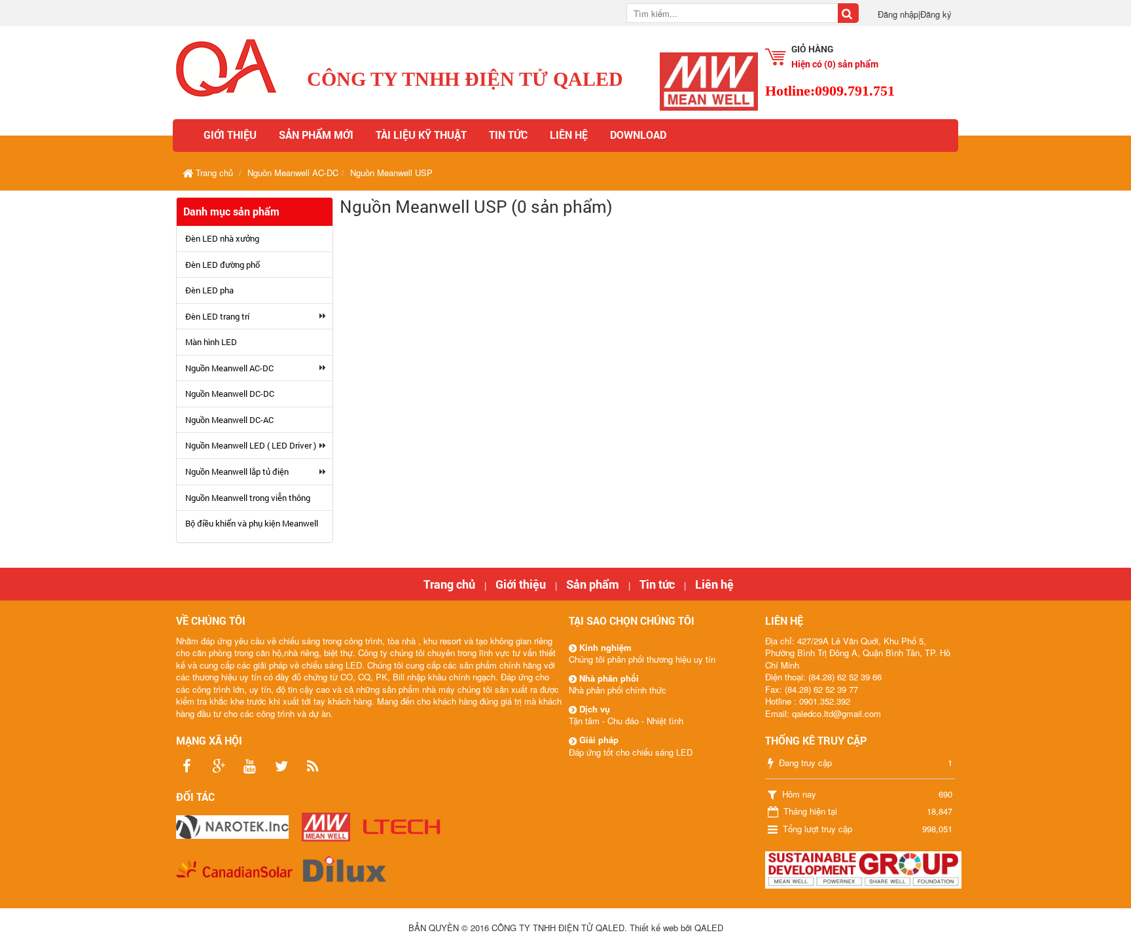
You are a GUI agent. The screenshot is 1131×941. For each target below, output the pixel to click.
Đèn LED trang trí (217, 316)
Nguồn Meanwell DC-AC (229, 420)
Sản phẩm (592, 584)
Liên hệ (569, 134)
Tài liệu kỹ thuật (421, 134)
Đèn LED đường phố (222, 264)
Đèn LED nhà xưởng (222, 238)
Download (638, 134)
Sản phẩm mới (316, 134)
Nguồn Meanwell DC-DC (229, 393)
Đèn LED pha (209, 290)
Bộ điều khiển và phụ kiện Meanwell (251, 523)
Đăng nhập (898, 14)
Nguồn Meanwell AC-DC (229, 368)
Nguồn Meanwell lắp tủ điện (237, 471)
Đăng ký (936, 14)
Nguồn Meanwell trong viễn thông (247, 498)
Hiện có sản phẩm (834, 64)
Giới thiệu (230, 134)
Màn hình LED (211, 342)
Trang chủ (449, 584)
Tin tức (508, 134)
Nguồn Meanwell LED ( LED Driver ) (250, 445)
